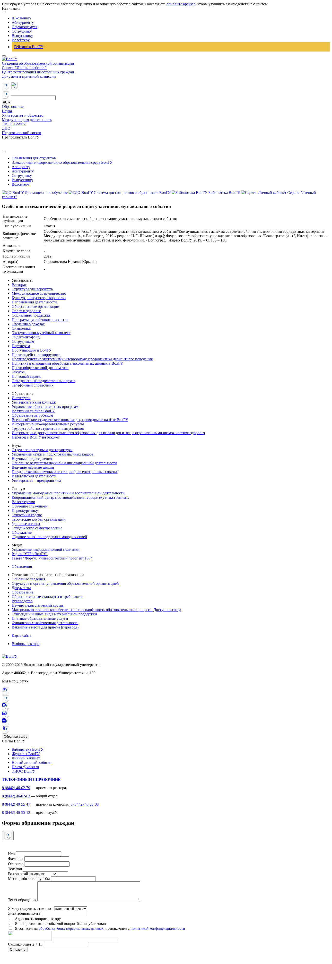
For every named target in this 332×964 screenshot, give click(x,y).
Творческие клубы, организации (39, 519)
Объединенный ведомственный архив (43, 381)
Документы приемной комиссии (29, 76)
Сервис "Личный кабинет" (24, 68)
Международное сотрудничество (39, 293)
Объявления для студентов (34, 158)
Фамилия (15, 859)
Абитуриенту (23, 22)
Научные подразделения (32, 458)
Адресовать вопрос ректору (37, 919)
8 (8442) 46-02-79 (16, 788)
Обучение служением (29, 506)
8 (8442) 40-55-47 (16, 804)
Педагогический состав (21, 133)
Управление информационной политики (45, 549)
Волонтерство (23, 502)
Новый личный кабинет (32, 762)
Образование (13, 106)
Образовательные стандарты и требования (47, 596)
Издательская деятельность (34, 476)
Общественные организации (35, 306)
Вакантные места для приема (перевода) (45, 627)
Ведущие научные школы (33, 467)
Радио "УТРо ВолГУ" (30, 554)
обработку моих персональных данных (71, 928)
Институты (21, 398)
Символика (21, 328)
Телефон (15, 869)
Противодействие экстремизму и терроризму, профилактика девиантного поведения (82, 359)
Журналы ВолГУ (26, 754)
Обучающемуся (24, 27)
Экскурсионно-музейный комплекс (41, 333)
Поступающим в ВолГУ (32, 350)
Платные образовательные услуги (40, 618)
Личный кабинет (26, 758)
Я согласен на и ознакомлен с (100, 928)
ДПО (6, 128)
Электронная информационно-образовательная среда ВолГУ (62, 162)
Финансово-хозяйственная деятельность (45, 623)
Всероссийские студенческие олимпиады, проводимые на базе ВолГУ (70, 420)
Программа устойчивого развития (40, 320)
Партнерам (21, 346)
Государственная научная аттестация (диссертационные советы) (65, 472)
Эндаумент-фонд (26, 337)
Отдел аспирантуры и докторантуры (42, 450)
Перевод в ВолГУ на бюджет (36, 437)
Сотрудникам (23, 341)
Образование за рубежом (32, 415)
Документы (21, 588)
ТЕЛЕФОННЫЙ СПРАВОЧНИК (31, 779)
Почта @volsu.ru (25, 767)
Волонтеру (21, 40)
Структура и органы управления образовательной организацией (65, 583)
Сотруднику (22, 31)
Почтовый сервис (26, 376)
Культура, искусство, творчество (39, 298)
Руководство (22, 601)
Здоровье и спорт (26, 524)
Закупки (19, 372)
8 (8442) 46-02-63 (16, 796)
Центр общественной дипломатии (40, 368)
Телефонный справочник (32, 385)
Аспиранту (21, 167)
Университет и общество (22, 115)
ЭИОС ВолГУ (14, 124)
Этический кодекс (27, 515)
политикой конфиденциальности (158, 928)
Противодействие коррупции (36, 355)
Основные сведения (28, 579)
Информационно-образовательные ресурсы (48, 424)
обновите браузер (180, 4)
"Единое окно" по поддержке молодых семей (49, 537)
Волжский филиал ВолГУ (33, 411)
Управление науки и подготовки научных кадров (53, 454)
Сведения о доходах (28, 324)
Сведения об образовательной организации (38, 63)
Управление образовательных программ (45, 407)
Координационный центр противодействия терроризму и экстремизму (71, 497)
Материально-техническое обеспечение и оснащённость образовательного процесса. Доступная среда (96, 610)
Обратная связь (15, 736)
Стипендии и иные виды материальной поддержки (54, 614)
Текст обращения (22, 900)
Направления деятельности (34, 302)
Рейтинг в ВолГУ (28, 47)
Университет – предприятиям (36, 480)
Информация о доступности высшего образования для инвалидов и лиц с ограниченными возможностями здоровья (108, 433)
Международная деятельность (27, 120)
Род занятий (18, 874)
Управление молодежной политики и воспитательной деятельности (68, 493)
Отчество (16, 864)
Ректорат (19, 285)
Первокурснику (25, 510)
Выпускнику (22, 36)
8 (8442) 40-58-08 (84, 804)
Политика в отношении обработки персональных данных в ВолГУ (67, 363)
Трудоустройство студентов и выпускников (48, 428)
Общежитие (22, 532)
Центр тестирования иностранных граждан (38, 72)
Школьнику (21, 18)
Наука (7, 111)
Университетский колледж (34, 402)
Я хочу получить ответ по (29, 908)
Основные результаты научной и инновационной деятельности (64, 463)
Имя (11, 854)
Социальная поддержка (31, 315)
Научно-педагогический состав (38, 605)
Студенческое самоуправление (37, 528)
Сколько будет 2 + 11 (25, 944)
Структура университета (32, 289)
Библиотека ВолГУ (28, 749)
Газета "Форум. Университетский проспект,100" (52, 558)
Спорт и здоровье (26, 311)
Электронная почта (24, 913)
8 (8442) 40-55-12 (16, 812)
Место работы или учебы (29, 879)
